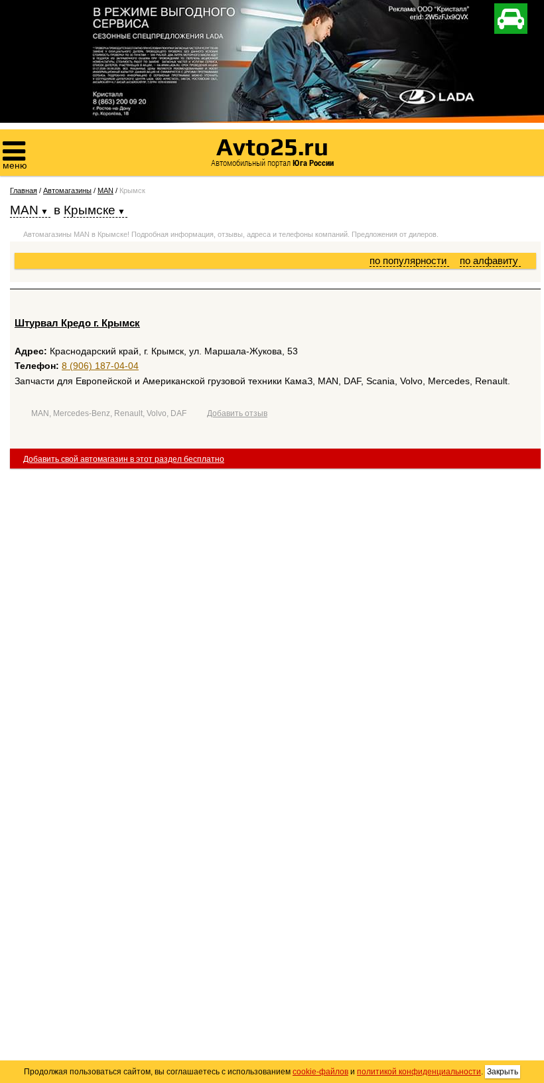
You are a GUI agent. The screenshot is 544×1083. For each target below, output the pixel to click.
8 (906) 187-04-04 (100, 365)
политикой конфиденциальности (419, 1071)
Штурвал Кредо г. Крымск (77, 322)
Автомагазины (67, 190)
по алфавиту (490, 260)
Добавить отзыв (237, 413)
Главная (23, 190)
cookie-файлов (320, 1071)
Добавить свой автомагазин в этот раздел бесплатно (123, 459)
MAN (105, 190)
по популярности (409, 260)
